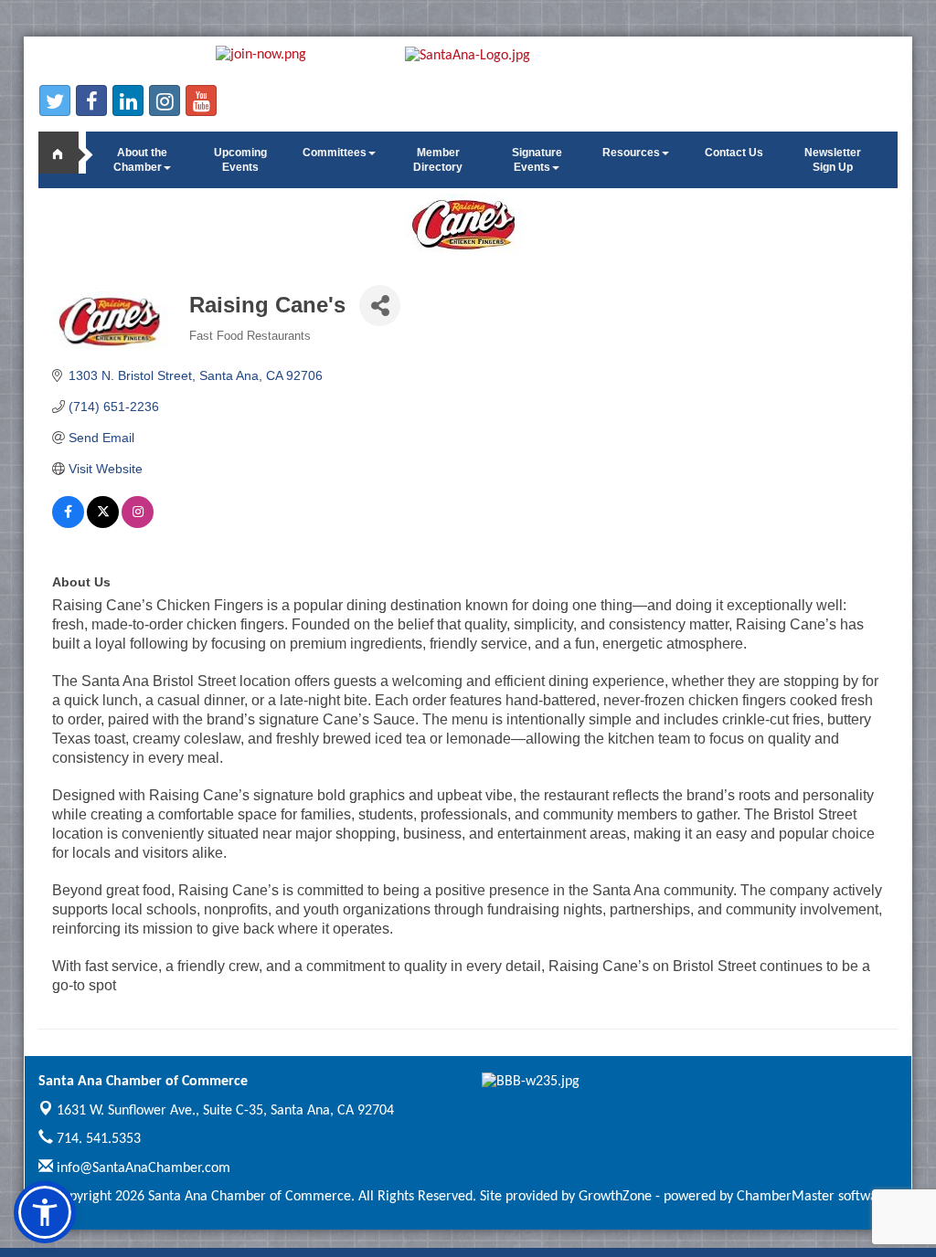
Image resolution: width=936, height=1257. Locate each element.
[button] (44, 1212)
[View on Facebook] (68, 523)
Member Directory (438, 160)
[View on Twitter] (103, 523)
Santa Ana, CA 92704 (225, 1111)
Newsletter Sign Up (832, 160)
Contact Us (734, 152)
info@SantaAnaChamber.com (141, 1168)
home (65, 153)
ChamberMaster (786, 1196)
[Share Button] (379, 305)
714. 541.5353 (97, 1139)
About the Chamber (140, 160)
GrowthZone (615, 1196)
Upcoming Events (240, 160)
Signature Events (537, 160)
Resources (631, 152)
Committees (335, 152)
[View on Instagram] (138, 523)
